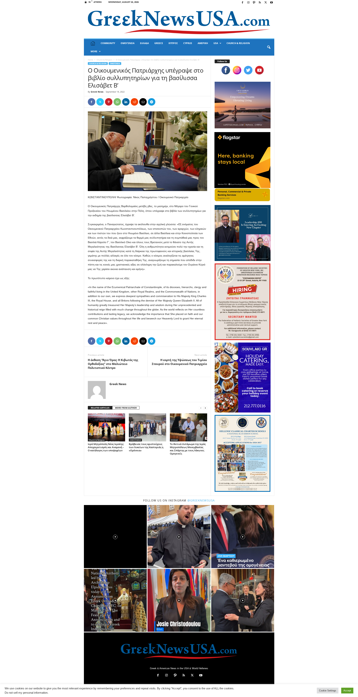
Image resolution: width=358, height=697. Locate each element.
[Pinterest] (108, 102)
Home (90, 59)
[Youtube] (271, 2)
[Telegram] (151, 102)
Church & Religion (104, 59)
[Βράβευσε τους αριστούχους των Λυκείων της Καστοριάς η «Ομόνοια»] (147, 427)
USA (215, 43)
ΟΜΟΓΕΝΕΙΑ (127, 43)
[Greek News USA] (179, 21)
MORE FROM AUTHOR (126, 407)
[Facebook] (242, 2)
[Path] (254, 2)
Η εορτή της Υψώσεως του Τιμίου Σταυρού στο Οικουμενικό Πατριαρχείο (179, 362)
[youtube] (259, 70)
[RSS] (260, 2)
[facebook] (226, 70)
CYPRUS (187, 43)
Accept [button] (347, 690)
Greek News (97, 91)
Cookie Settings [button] (327, 690)
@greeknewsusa (201, 500)
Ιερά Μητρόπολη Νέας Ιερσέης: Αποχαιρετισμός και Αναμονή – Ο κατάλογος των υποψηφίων (106, 447)
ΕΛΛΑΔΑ (144, 43)
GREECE (158, 43)
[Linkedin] (126, 102)
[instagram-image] (115, 536)
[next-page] (205, 408)
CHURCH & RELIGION (238, 43)
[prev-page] (201, 408)
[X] (265, 2)
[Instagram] (248, 2)
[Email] (143, 102)
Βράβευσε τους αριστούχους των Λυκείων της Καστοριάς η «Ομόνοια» (146, 447)
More (94, 51)
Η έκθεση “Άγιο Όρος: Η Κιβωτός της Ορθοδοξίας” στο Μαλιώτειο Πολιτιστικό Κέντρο (113, 364)
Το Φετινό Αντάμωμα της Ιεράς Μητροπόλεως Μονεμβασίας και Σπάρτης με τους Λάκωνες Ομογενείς (188, 448)
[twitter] (248, 70)
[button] (269, 47)
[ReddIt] (134, 102)
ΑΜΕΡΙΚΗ (203, 43)
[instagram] (237, 70)
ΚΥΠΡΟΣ (173, 43)
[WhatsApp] (117, 102)
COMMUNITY (108, 43)
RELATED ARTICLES (100, 407)
